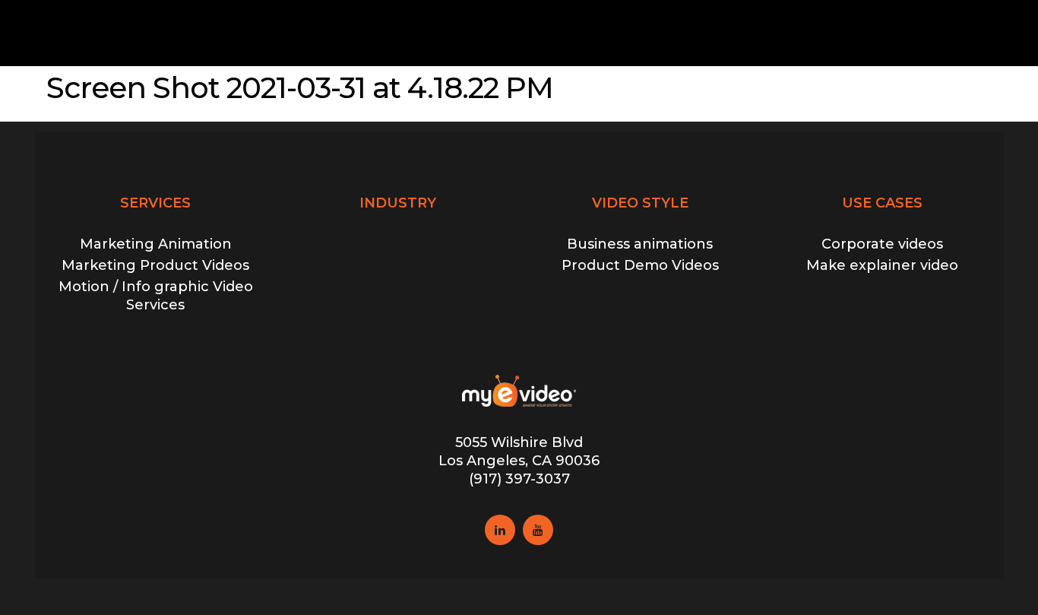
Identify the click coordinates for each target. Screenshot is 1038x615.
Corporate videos (882, 244)
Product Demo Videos (640, 265)
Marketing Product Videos (155, 265)
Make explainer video (882, 265)
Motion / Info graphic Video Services (156, 295)
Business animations (640, 244)
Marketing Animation (156, 244)
